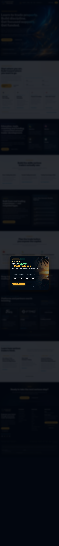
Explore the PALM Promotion (19, 283)
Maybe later (29, 283)
